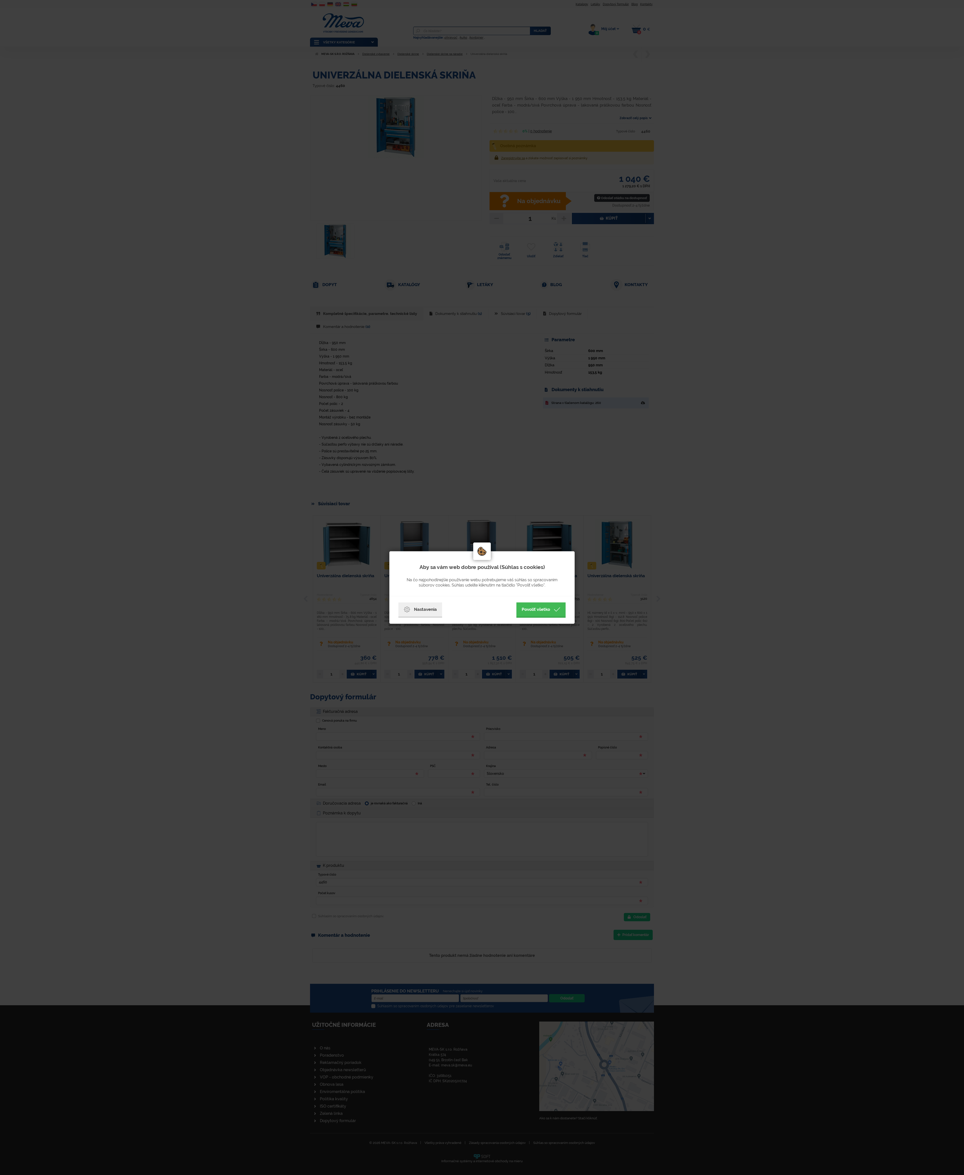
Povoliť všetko (536, 609)
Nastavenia (425, 609)
